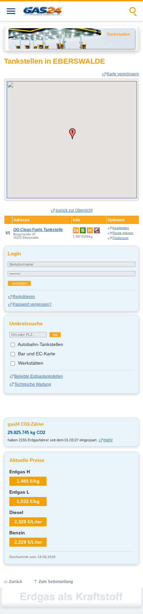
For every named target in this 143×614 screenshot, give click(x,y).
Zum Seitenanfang (56, 581)
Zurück (15, 581)
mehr (108, 440)
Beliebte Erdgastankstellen (38, 376)
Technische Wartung (32, 384)
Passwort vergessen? (32, 304)
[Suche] (133, 11)
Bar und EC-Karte (36, 353)
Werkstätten (30, 363)
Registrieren (24, 296)
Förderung (120, 238)
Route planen (122, 233)
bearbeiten (120, 228)
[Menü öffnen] (11, 11)
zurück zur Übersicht (74, 210)
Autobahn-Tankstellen (40, 344)
